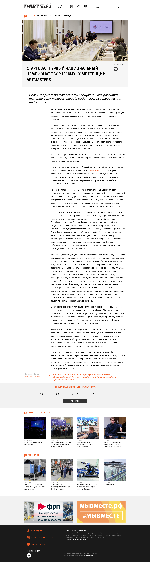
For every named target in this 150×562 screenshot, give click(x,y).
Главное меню (124, 6)
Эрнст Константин (63, 380)
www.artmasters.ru (98, 171)
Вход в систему (88, 555)
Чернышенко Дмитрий (84, 377)
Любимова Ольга (102, 374)
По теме (78, 6)
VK (116, 69)
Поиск (97, 7)
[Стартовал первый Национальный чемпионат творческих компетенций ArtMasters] (75, 40)
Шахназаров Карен (106, 377)
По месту (85, 6)
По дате (71, 6)
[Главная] (37, 5)
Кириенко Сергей (61, 374)
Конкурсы (76, 374)
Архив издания (37, 531)
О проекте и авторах (38, 544)
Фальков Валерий (62, 377)
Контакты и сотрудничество (42, 538)
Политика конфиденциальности (76, 539)
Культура (88, 374)
